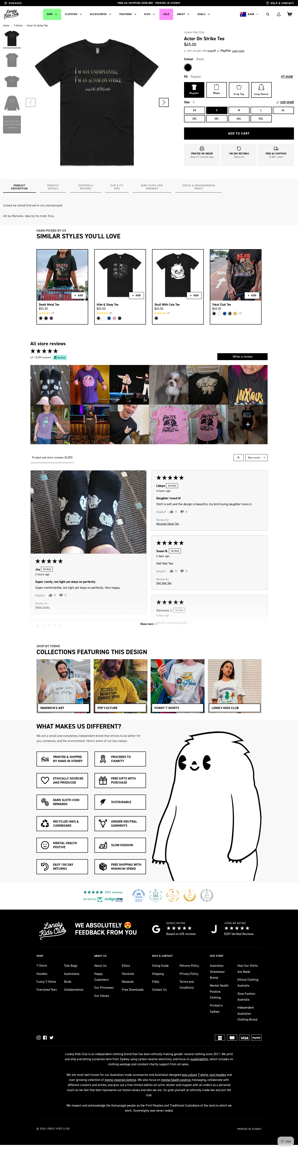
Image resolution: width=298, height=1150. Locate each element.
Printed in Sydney (216, 1008)
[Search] (267, 14)
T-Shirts (41, 965)
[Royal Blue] (109, 318)
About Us (100, 965)
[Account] (278, 14)
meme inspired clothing (120, 1080)
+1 (240, 313)
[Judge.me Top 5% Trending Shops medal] (206, 895)
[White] (104, 318)
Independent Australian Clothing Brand (247, 1013)
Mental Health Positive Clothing (219, 991)
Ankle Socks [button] (42, 607)
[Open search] (239, 457)
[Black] (188, 67)
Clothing (71, 14)
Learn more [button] (238, 51)
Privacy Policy (189, 974)
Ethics (126, 965)
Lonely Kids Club (194, 32)
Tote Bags (70, 965)
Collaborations (73, 989)
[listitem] (50, 385)
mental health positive (176, 1080)
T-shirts (203, 1075)
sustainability (199, 1059)
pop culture (189, 1075)
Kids (147, 14)
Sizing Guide (160, 965)
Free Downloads (133, 989)
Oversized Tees (46, 989)
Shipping (158, 974)
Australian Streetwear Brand (217, 971)
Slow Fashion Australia (246, 996)
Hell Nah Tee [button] (164, 583)
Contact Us (159, 989)
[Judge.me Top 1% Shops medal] (189, 895)
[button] (164, 102)
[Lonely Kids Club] (11, 14)
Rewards (128, 982)
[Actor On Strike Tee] (12, 38)
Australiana (71, 974)
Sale (166, 14)
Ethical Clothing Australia (247, 982)
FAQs (155, 982)
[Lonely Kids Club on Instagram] (38, 1038)
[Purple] (51, 318)
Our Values (101, 996)
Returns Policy (189, 965)
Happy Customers (101, 977)
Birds (67, 982)
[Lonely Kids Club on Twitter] (51, 1038)
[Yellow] (235, 313)
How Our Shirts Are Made (247, 968)
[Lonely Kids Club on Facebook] (45, 1038)
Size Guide (287, 102)
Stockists (128, 974)
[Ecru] (219, 313)
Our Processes (104, 987)
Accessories (98, 14)
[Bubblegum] (114, 318)
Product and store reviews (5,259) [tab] (52, 457)
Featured (125, 14)
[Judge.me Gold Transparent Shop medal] (172, 895)
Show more (147, 624)
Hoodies (41, 974)
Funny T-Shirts (46, 982)
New (50, 14)
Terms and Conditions (187, 985)
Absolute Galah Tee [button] (167, 524)
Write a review (242, 356)
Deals (202, 14)
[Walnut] (230, 313)
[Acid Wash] (46, 318)
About (181, 14)
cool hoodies (217, 1075)
